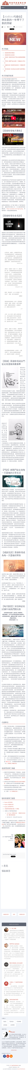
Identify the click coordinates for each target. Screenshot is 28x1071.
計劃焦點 (5, 1025)
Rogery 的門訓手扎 (9, 806)
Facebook (4, 1056)
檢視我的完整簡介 (14, 1050)
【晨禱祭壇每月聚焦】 (9, 53)
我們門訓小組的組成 (14, 944)
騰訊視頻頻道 (12, 815)
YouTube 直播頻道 (12, 813)
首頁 (14, 914)
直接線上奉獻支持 (12, 763)
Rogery (12, 1032)
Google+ (7, 1056)
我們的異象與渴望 (14, 999)
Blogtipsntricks (21, 1069)
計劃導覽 (12, 1025)
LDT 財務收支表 (13, 791)
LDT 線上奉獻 (13, 928)
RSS (11, 1056)
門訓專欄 (19, 1021)
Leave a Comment (18, 27)
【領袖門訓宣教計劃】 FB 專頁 (11, 808)
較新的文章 (6, 914)
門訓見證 (11, 1021)
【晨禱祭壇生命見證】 (9, 55)
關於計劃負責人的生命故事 (16, 963)
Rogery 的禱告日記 (9, 804)
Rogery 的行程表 (8, 802)
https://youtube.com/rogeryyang (15, 208)
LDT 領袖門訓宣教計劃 (14, 1065)
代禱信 (4, 1021)
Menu (3, 7)
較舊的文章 (22, 914)
